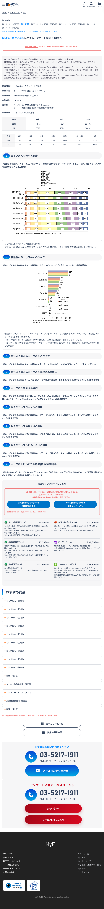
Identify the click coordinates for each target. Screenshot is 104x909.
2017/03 (35, 24)
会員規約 (81, 868)
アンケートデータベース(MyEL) (13, 4)
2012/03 (81, 24)
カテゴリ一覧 (15, 12)
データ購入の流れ (11, 864)
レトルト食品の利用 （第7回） (19, 684)
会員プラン (8, 857)
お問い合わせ (9, 872)
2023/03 (15, 24)
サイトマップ (83, 872)
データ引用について (11, 868)
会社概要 (81, 857)
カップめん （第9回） (15, 601)
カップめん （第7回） (15, 617)
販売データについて (11, 861)
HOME (4, 12)
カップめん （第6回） (15, 626)
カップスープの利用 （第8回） (19, 692)
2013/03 (72, 24)
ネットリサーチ (84, 861)
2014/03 (63, 24)
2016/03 (44, 24)
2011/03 (91, 24)
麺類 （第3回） (12, 709)
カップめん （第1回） (15, 667)
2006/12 (15, 27)
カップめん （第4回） (15, 642)
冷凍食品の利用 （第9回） (17, 701)
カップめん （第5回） (15, 634)
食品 (24, 12)
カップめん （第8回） (15, 609)
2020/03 (25, 24)
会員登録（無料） (31, 46)
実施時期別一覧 (54, 732)
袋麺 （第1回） (12, 676)
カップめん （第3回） (15, 651)
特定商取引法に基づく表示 (89, 864)
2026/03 (6, 24)
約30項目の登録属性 (35, 107)
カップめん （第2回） (15, 659)
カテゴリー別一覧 (54, 723)
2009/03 (6, 27)
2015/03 (53, 24)
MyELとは (7, 853)
